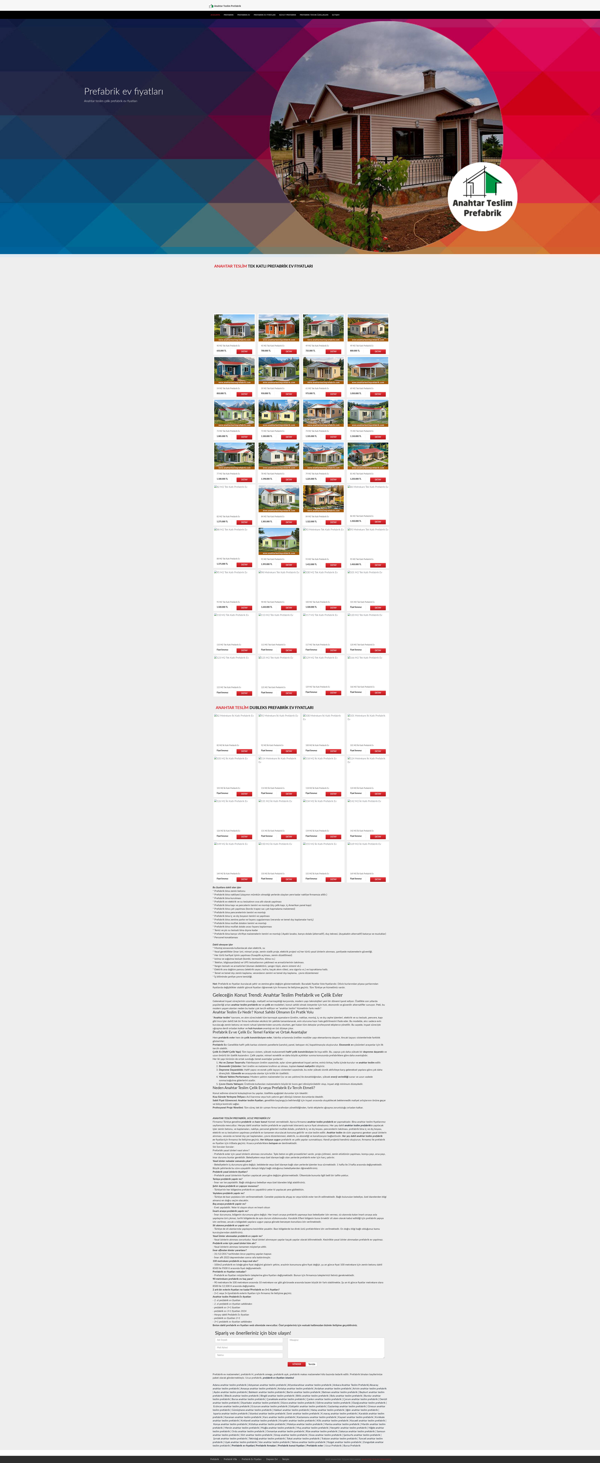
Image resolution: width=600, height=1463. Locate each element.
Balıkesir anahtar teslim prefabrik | (267, 1392)
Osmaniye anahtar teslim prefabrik (285, 1431)
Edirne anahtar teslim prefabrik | (334, 1403)
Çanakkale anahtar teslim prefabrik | (286, 1399)
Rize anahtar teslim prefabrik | (322, 1431)
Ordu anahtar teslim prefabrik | (249, 1431)
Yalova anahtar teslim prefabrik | (309, 1442)
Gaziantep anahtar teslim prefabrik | (347, 1406)
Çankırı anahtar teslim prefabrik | (325, 1399)
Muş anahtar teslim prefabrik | (313, 1428)
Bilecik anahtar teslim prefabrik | (242, 1396)
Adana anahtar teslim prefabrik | (230, 1385)
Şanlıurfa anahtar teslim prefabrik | (362, 1435)
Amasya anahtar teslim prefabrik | (259, 1388)
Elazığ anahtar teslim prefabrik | (369, 1403)
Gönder (296, 1364)
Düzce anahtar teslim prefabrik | (298, 1403)
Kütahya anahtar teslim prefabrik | (267, 1424)
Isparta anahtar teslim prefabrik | (231, 1413)
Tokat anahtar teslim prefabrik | (304, 1438)
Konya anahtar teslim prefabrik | (230, 1424)
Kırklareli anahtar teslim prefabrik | (260, 1420)
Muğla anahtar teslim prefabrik (278, 1428)
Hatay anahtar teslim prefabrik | (328, 1410)
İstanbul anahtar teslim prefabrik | (268, 1413)
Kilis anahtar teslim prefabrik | (333, 1420)
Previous (4, 134)
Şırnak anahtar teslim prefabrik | (230, 1438)
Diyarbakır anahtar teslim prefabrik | (260, 1403)
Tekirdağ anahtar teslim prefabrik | (267, 1438)
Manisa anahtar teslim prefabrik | (343, 1424)
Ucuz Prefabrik (333, 1445)
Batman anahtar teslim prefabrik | (340, 1392)
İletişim (335, 15)
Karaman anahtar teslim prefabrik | (243, 1417)
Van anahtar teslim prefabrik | (275, 1442)
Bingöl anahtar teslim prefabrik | (277, 1396)
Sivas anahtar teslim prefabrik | (326, 1435)
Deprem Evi (272, 1459)
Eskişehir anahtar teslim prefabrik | (308, 1406)
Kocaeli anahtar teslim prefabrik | (368, 1420)
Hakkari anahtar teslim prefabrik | (292, 1410)
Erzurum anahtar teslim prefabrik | (270, 1406)
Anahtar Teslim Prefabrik (376, 1459)
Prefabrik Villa (230, 1459)
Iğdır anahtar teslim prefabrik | (362, 1410)
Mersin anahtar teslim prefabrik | (242, 1428)
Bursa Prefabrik (351, 1445)
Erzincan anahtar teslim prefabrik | (232, 1406)
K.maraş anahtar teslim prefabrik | (339, 1413)
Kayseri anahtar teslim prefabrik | (356, 1417)
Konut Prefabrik (287, 15)
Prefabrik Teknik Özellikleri (314, 15)
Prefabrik (229, 15)
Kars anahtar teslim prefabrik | (279, 1417)
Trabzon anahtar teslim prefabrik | (339, 1438)
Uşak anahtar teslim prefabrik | (241, 1442)
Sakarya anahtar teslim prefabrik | (357, 1431)
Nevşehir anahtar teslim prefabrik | (349, 1428)
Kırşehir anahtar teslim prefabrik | (297, 1420)
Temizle (311, 1364)
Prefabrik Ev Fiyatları (264, 15)
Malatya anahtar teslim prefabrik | (305, 1424)
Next (595, 134)
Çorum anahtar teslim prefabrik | (361, 1399)
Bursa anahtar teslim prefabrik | (249, 1399)
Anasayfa (215, 15)
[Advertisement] (300, 292)
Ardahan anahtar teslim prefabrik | (333, 1388)
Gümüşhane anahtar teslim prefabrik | (252, 1410)
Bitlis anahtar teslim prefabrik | (313, 1396)
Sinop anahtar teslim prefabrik (291, 1435)
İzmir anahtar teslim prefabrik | (303, 1413)
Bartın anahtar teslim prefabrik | (304, 1392)
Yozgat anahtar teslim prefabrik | (344, 1442)
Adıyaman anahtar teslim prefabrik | (267, 1385)
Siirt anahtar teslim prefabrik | (257, 1435)
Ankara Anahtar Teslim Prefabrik (350, 1385)
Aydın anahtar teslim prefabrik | (231, 1392)
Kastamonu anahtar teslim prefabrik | (317, 1417)
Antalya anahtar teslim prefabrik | (296, 1388)
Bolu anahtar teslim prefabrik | (346, 1396)
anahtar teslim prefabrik (357, 1125)
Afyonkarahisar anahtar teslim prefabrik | (310, 1385)
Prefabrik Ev (243, 15)
